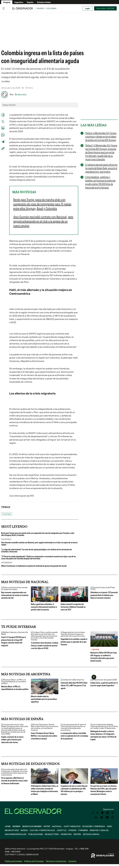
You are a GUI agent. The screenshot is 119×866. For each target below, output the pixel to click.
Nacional (57, 826)
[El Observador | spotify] (101, 817)
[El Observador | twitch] (112, 817)
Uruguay (6, 2)
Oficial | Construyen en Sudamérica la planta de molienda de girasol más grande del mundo (34, 566)
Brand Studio (12, 830)
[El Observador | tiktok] (112, 812)
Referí (47, 826)
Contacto (72, 861)
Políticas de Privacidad (34, 861)
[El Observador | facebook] (97, 812)
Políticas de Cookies (13, 861)
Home (8, 826)
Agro (109, 826)
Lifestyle (61, 830)
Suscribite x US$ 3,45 (105, 8)
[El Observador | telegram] (107, 817)
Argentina (18, 2)
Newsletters (52, 834)
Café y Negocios (72, 826)
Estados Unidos (44, 2)
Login (87, 8)
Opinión (72, 830)
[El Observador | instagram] (102, 812)
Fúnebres (83, 830)
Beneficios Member (32, 826)
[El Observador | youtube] (107, 812)
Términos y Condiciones (56, 861)
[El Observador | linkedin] (96, 817)
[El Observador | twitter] (93, 812)
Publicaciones (35, 834)
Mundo (40, 8)
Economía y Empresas (93, 826)
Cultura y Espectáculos (42, 830)
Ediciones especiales (15, 834)
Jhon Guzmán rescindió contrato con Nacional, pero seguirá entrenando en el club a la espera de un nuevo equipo (39, 543)
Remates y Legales (99, 830)
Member (16, 826)
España (30, 2)
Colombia (6, 514)
